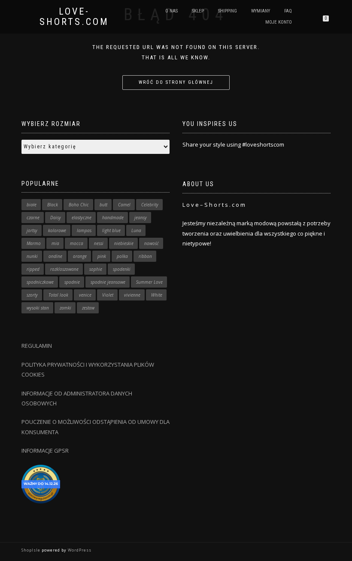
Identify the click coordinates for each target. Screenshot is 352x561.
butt (103, 205)
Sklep (198, 11)
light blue (111, 230)
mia (55, 243)
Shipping (227, 11)
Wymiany (260, 11)
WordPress (79, 550)
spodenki (121, 269)
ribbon (145, 256)
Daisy (55, 218)
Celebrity (149, 205)
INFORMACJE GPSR (45, 450)
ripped (33, 269)
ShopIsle (31, 550)
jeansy (140, 218)
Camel (124, 205)
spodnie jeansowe (108, 282)
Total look (58, 295)
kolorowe (57, 230)
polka (122, 256)
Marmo (34, 243)
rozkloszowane (64, 269)
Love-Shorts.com (74, 16)
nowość (151, 243)
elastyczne (81, 218)
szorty (32, 295)
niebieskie (124, 243)
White (156, 295)
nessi (98, 243)
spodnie (72, 282)
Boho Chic (79, 205)
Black (52, 205)
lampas (84, 230)
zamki (65, 308)
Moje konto (278, 22)
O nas (171, 11)
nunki (32, 256)
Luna (136, 230)
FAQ (288, 11)
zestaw (88, 308)
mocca (76, 243)
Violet (107, 295)
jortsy (32, 230)
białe (31, 205)
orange (80, 256)
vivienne (132, 295)
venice (85, 295)
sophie (95, 269)
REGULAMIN (36, 345)
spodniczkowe (40, 282)
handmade (113, 218)
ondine (55, 256)
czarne (33, 218)
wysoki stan (38, 308)
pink (101, 256)
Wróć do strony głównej (176, 82)
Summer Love (149, 282)
